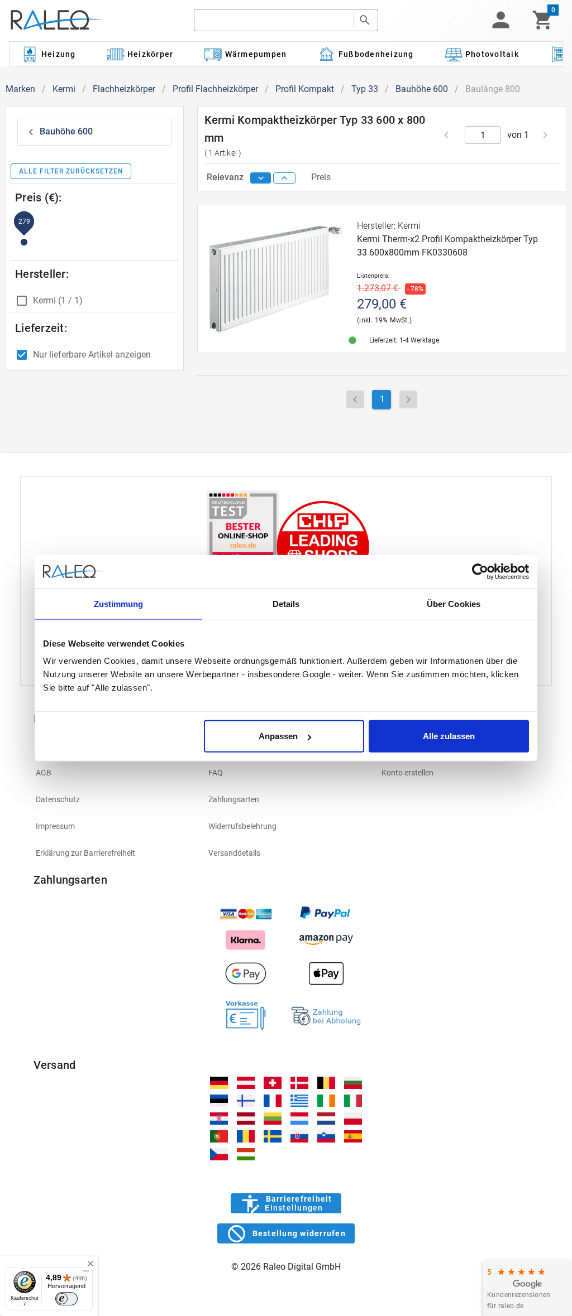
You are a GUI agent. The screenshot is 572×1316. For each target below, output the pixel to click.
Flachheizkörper (124, 89)
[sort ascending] (284, 178)
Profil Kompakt (304, 89)
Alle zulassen (449, 736)
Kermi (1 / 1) (58, 300)
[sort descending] (260, 178)
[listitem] (113, 772)
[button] (500, 20)
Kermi (64, 89)
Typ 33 (364, 89)
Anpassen (278, 736)
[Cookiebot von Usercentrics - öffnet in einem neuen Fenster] (480, 571)
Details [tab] (286, 603)
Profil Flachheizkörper (215, 89)
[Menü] (86, 1273)
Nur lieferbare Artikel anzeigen (92, 354)
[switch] (66, 1298)
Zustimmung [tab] (119, 603)
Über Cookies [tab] (453, 603)
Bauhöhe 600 (421, 89)
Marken (20, 89)
